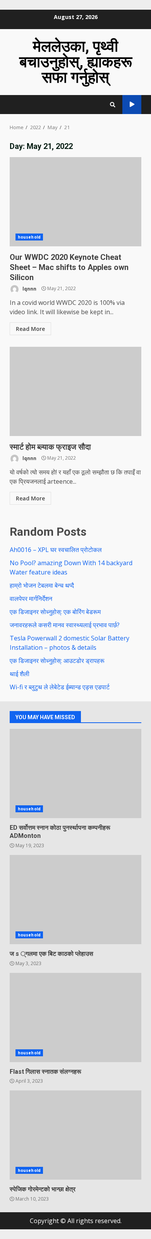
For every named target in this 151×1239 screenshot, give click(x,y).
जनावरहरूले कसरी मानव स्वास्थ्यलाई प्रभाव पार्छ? (65, 625)
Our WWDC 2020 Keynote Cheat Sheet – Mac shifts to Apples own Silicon (75, 201)
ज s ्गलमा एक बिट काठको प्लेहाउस (75, 899)
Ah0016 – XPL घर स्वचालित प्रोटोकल (56, 549)
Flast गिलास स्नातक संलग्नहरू (75, 1017)
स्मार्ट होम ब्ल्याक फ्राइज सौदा (75, 391)
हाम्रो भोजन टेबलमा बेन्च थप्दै (42, 585)
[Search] (112, 104)
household (29, 237)
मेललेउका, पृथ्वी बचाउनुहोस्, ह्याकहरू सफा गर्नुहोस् (75, 62)
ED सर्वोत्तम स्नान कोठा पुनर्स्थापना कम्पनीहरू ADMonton (75, 773)
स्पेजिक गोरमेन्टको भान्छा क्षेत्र (75, 1135)
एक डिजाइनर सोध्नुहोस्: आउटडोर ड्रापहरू (57, 660)
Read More (30, 328)
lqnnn (28, 288)
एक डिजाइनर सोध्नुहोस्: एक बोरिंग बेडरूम (55, 611)
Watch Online (131, 104)
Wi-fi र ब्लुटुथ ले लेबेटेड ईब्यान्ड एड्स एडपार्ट (60, 687)
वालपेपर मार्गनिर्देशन (31, 598)
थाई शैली (19, 674)
